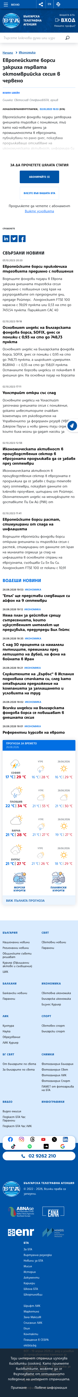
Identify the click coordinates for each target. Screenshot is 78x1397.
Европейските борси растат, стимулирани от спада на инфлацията (31, 524)
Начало (8, 53)
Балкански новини (15, 993)
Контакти (31, 1334)
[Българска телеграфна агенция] (11, 1189)
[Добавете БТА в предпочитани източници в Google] (63, 1146)
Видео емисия (12, 1111)
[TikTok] (14, 1146)
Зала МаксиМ (32, 1317)
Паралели (48, 948)
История (30, 1272)
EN (49, 4)
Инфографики (53, 1102)
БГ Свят (8, 1054)
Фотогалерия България (57, 1064)
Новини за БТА (33, 1260)
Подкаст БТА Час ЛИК (17, 1126)
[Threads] (33, 1139)
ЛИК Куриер (10, 1042)
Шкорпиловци (33, 1294)
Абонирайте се (39, 176)
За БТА (28, 1249)
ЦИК (5, 972)
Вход (68, 20)
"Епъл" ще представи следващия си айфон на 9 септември (36, 598)
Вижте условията (39, 211)
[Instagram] (22, 1139)
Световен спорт (53, 1026)
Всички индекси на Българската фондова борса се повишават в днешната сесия (33, 712)
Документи (31, 1277)
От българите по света (19, 1064)
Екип (27, 1328)
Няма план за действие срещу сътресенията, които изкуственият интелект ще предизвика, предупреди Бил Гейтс (36, 622)
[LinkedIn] (66, 1139)
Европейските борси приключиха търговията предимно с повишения (38, 269)
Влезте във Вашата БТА (39, 193)
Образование (11, 1037)
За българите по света (19, 1069)
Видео (8, 1102)
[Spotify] (31, 1146)
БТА (26, 1243)
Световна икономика (56, 993)
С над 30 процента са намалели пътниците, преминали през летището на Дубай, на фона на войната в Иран (34, 651)
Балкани (10, 983)
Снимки (48, 1054)
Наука (6, 1031)
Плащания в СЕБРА (36, 1340)
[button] (41, 4)
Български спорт (53, 1031)
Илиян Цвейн (11, 92)
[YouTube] (44, 1139)
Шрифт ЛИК (32, 1306)
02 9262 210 (42, 1156)
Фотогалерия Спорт (56, 1081)
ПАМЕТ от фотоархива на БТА (58, 1088)
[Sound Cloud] (47, 1146)
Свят (45, 933)
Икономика (27, 52)
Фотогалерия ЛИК (54, 1075)
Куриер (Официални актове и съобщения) (17, 964)
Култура (8, 1026)
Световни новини (54, 942)
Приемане (19, 1387)
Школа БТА (31, 1289)
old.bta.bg (30, 1345)
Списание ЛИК (33, 1323)
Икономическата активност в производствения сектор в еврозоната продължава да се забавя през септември (39, 456)
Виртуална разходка (38, 1255)
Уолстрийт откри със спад (29, 392)
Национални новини (16, 942)
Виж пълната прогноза (25, 901)
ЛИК (6, 1016)
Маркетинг (31, 1311)
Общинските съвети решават (17, 955)
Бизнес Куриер (51, 1004)
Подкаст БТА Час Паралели (14, 1118)
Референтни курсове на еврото (34, 732)
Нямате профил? (64, 25)
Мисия (28, 1266)
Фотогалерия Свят (55, 1069)
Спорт (46, 1016)
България (10, 933)
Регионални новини (16, 948)
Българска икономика (56, 999)
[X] (55, 1139)
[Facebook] (11, 1139)
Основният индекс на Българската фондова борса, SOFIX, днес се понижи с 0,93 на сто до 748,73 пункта (37, 334)
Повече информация (51, 1387)
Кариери (29, 1283)
